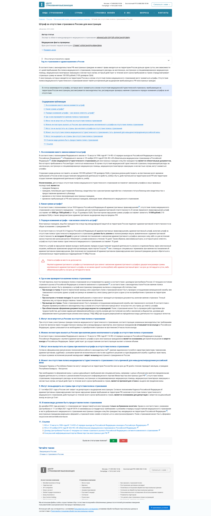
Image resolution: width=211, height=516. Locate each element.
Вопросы (144, 13)
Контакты (163, 13)
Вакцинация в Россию (48, 452)
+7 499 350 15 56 (116, 3)
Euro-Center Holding (49, 497)
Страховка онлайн (105, 13)
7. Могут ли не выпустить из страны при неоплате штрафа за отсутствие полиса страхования (83, 128)
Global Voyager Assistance (52, 492)
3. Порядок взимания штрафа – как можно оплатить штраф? (69, 113)
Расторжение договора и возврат (132, 485)
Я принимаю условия (159, 508)
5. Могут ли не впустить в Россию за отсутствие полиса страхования (73, 121)
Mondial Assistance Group (51, 483)
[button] (54, 13)
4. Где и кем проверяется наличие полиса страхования (66, 117)
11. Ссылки (48, 144)
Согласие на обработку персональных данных (136, 490)
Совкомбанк (86, 487)
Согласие (85, 495)
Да (113, 441)
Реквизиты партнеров (128, 495)
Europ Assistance (49, 495)
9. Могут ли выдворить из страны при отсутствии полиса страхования (73, 136)
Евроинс (85, 485)
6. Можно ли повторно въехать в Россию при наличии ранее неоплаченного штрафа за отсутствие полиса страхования (93, 125)
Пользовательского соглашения (86, 509)
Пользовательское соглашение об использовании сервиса (141, 492)
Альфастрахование (89, 490)
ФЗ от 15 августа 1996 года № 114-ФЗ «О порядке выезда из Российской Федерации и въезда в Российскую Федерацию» (95, 425)
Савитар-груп (47, 485)
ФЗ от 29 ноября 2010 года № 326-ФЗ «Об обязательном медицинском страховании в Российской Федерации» (90, 428)
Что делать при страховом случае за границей (137, 497)
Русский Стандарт (88, 492)
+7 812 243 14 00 (116, 6)
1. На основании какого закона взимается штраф (64, 105)
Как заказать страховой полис (131, 483)
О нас (127, 13)
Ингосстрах (86, 483)
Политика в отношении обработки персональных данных (140, 487)
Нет (123, 441)
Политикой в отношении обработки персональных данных (72, 511)
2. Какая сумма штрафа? (54, 109)
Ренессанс (86, 497)
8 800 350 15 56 (142, 3)
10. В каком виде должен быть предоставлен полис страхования (71, 140)
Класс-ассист (48, 490)
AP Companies (48, 487)
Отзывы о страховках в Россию (52, 454)
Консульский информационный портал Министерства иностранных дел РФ (75, 433)
